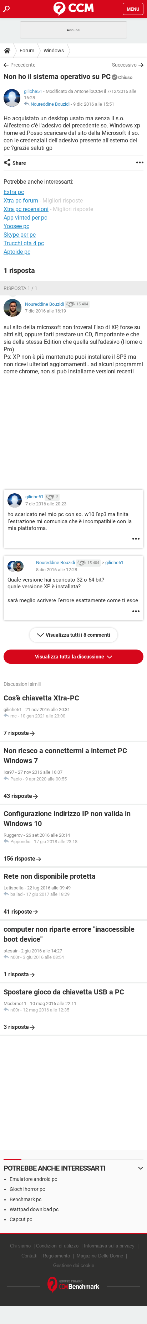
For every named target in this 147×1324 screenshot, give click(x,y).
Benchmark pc (25, 1199)
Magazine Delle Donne (100, 1256)
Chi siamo (20, 1246)
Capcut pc (21, 1219)
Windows (54, 50)
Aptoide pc (17, 251)
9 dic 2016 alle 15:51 (93, 104)
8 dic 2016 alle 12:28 (56, 569)
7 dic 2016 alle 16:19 (45, 311)
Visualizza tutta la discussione (70, 657)
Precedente (22, 65)
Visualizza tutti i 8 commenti (78, 635)
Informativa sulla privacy (109, 1246)
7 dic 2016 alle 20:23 (45, 503)
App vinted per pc (25, 217)
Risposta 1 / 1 (20, 288)
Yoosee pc (16, 226)
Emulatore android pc (33, 1179)
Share (19, 163)
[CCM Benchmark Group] (73, 1285)
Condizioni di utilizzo (57, 1246)
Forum (27, 50)
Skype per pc (20, 234)
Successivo (124, 65)
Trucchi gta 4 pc (24, 243)
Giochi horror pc (27, 1189)
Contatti (29, 1256)
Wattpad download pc (34, 1209)
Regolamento (56, 1256)
